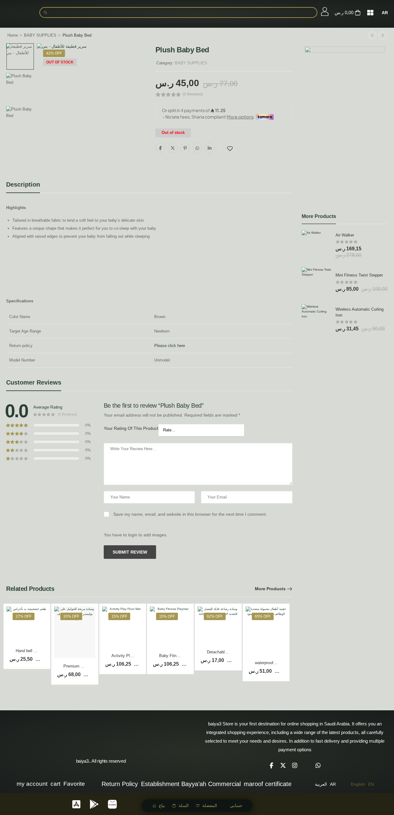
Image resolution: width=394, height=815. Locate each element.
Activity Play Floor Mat (131, 655)
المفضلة (209, 805)
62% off (215, 616)
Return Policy (120, 784)
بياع (162, 805)
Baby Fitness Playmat (179, 655)
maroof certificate (267, 784)
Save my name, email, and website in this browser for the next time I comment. (190, 514)
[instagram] (295, 765)
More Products (270, 588)
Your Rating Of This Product (131, 428)
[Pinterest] (185, 148)
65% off (263, 616)
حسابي (236, 805)
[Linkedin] (210, 148)
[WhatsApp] (197, 148)
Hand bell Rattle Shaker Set (40, 650)
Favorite (74, 784)
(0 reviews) (193, 94)
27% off (23, 616)
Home (12, 35)
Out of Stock (60, 62)
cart (55, 784)
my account (32, 784)
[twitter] (283, 765)
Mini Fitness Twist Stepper (359, 275)
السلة (184, 805)
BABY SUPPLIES (40, 35)
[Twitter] (173, 148)
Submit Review (130, 552)
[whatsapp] (318, 765)
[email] (306, 765)
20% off (71, 616)
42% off (54, 53)
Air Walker (345, 235)
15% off (119, 616)
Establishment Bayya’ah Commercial (191, 784)
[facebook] (271, 765)
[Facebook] (160, 148)
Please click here (169, 345)
